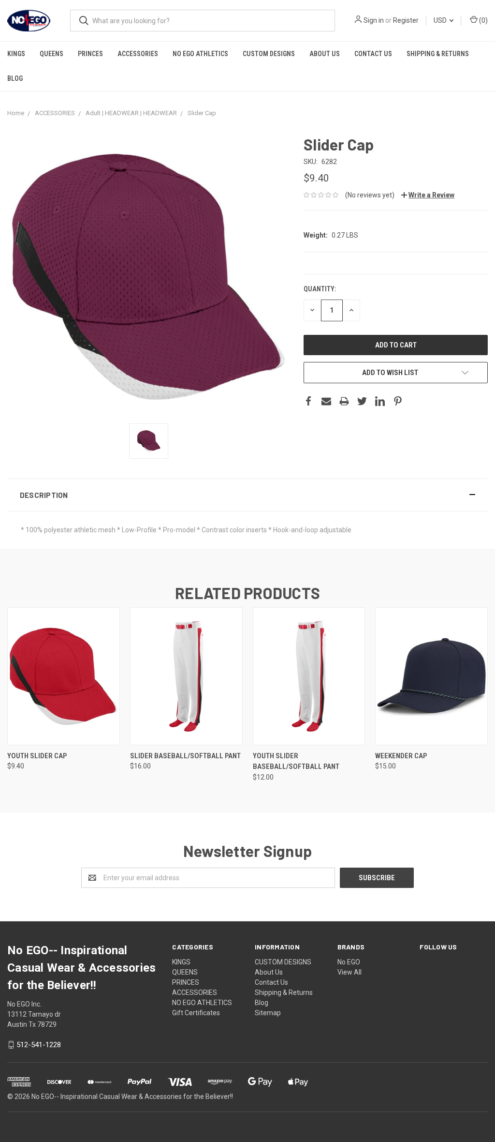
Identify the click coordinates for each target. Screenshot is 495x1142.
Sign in (374, 20)
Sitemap (268, 1013)
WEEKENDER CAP (401, 755)
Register (406, 20)
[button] (247, 495)
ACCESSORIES (137, 54)
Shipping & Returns (438, 54)
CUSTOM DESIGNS (269, 54)
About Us (324, 54)
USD (441, 20)
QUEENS (51, 54)
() (483, 20)
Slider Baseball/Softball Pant (185, 755)
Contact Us (373, 54)
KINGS (16, 54)
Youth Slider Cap (37, 755)
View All (349, 972)
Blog (15, 78)
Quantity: (320, 289)
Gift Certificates (196, 1013)
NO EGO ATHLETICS (200, 54)
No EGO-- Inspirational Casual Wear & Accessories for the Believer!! (132, 1096)
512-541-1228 (38, 1044)
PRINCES (90, 54)
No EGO (348, 962)
